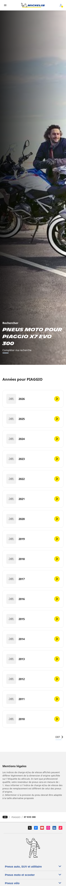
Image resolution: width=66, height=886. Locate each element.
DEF (57, 737)
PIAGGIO (16, 817)
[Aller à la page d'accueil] (33, 5)
